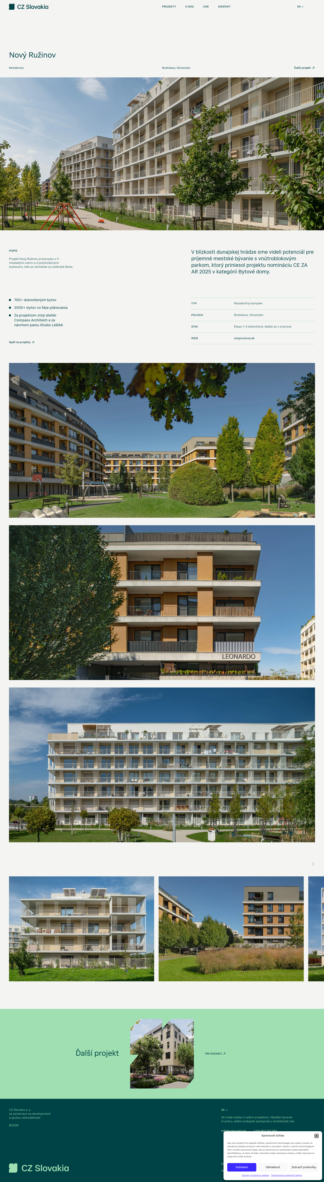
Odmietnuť (273, 1167)
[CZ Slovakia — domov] (28, 7)
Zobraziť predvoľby (304, 1167)
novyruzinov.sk (244, 338)
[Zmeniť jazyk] (302, 6)
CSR (206, 6)
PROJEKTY (169, 6)
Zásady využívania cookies (255, 1175)
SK (299, 6)
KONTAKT (224, 6)
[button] (316, 1136)
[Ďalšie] (313, 864)
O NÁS (189, 6)
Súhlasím (242, 1167)
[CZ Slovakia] (39, 1168)
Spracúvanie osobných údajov (286, 1175)
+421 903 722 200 (265, 1131)
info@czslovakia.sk (233, 1131)
